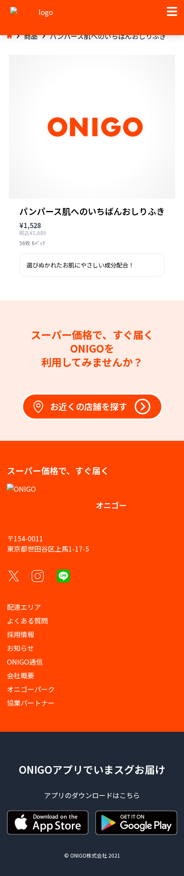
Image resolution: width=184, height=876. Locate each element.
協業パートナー (31, 703)
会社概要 (20, 675)
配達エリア (24, 607)
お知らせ (20, 648)
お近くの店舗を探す (88, 406)
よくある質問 (27, 620)
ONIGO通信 (25, 661)
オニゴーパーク (31, 689)
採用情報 (20, 634)
